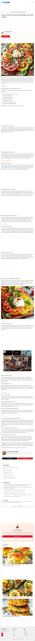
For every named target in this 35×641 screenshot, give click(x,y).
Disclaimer (25, 635)
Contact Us (25, 631)
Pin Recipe (6, 36)
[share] (30, 356)
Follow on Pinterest (18, 536)
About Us (25, 630)
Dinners (14, 631)
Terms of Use (25, 634)
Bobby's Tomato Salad (10, 356)
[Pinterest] (2, 634)
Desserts (14, 634)
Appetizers (6, 12)
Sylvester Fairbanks (8, 31)
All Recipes (14, 635)
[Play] (25, 353)
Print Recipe (10, 458)
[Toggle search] (30, 2)
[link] (5, 357)
